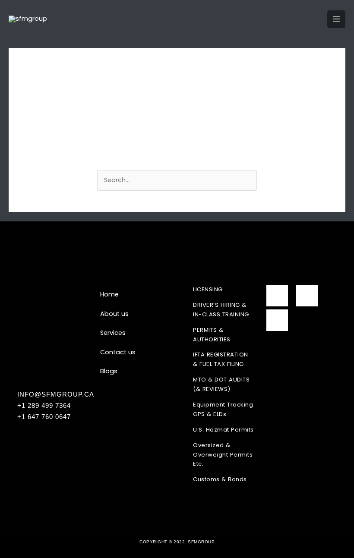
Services (113, 332)
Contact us (118, 352)
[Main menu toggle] (336, 19)
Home (109, 294)
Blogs (108, 371)
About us (114, 313)
